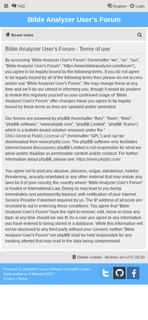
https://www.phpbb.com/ (98, 159)
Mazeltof (38, 274)
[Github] (119, 273)
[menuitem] (18, 6)
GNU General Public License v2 (35, 136)
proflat (17, 274)
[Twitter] (105, 273)
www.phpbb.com (54, 141)
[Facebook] (133, 273)
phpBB (28, 269)
